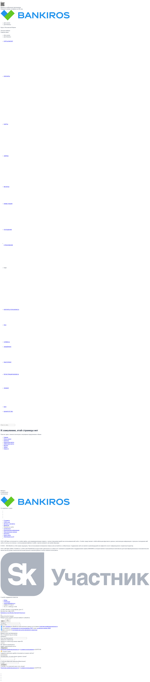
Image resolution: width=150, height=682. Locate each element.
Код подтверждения (6, 638)
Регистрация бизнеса (11, 374)
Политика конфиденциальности (10, 649)
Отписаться (7, 528)
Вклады (6, 186)
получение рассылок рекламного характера (24, 630)
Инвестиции (8, 203)
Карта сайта (7, 535)
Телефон (3, 623)
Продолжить (4, 631)
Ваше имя (3, 624)
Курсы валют (8, 41)
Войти (2, 643)
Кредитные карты (9, 442)
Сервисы (7, 342)
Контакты (6, 533)
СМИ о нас (7, 522)
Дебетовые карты (9, 443)
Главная (6, 437)
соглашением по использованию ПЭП (22, 628)
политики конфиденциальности (48, 626)
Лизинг (6, 388)
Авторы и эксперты (9, 523)
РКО (5, 325)
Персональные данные (10, 532)
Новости (6, 448)
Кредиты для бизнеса (11, 309)
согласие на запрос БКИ (44, 628)
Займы (6, 156)
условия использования (27, 649)
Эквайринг (7, 346)
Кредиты (7, 76)
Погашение (8, 229)
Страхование (8, 245)
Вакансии (6, 525)
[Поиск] (1, 29)
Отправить (3, 664)
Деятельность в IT (9, 536)
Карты (6, 124)
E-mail (2, 663)
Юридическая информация (11, 530)
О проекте (7, 520)
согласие (8, 626)
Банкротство (8, 411)
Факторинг (7, 362)
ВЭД (5, 406)
